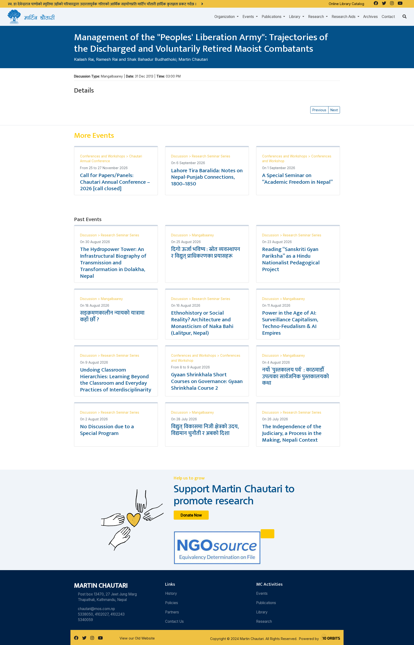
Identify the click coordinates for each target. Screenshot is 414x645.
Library (262, 612)
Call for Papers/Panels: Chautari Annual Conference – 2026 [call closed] (115, 182)
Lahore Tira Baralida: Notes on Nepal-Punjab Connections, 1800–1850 (207, 177)
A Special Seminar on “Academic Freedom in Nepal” (297, 179)
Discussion (180, 156)
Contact (388, 16)
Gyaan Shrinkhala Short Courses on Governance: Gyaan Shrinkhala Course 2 (207, 381)
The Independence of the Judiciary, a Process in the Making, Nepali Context (292, 433)
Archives (370, 16)
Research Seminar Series (211, 156)
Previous (319, 110)
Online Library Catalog (346, 4)
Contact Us (174, 621)
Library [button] (295, 16)
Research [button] (316, 16)
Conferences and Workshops (103, 156)
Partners (172, 612)
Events (262, 593)
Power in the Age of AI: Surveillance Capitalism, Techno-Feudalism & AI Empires (290, 323)
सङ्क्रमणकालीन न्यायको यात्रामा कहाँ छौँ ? (112, 316)
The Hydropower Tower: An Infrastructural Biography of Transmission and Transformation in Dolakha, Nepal (113, 262)
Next (334, 110)
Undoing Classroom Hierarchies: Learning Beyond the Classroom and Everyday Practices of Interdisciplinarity (115, 380)
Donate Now (191, 515)
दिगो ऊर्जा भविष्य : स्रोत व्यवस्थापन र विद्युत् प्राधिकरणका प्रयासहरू (205, 253)
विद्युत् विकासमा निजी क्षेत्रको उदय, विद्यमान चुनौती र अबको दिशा (205, 430)
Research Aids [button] (344, 16)
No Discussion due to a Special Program (107, 430)
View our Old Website (137, 638)
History (171, 593)
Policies (171, 603)
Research (264, 621)
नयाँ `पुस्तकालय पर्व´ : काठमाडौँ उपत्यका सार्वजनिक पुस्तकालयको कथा (295, 376)
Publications (266, 603)
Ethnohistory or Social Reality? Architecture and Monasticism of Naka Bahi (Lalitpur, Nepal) (202, 323)
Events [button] (248, 16)
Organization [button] (225, 16)
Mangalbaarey (203, 235)
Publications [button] (272, 16)
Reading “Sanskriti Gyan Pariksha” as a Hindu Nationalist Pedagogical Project (291, 259)
